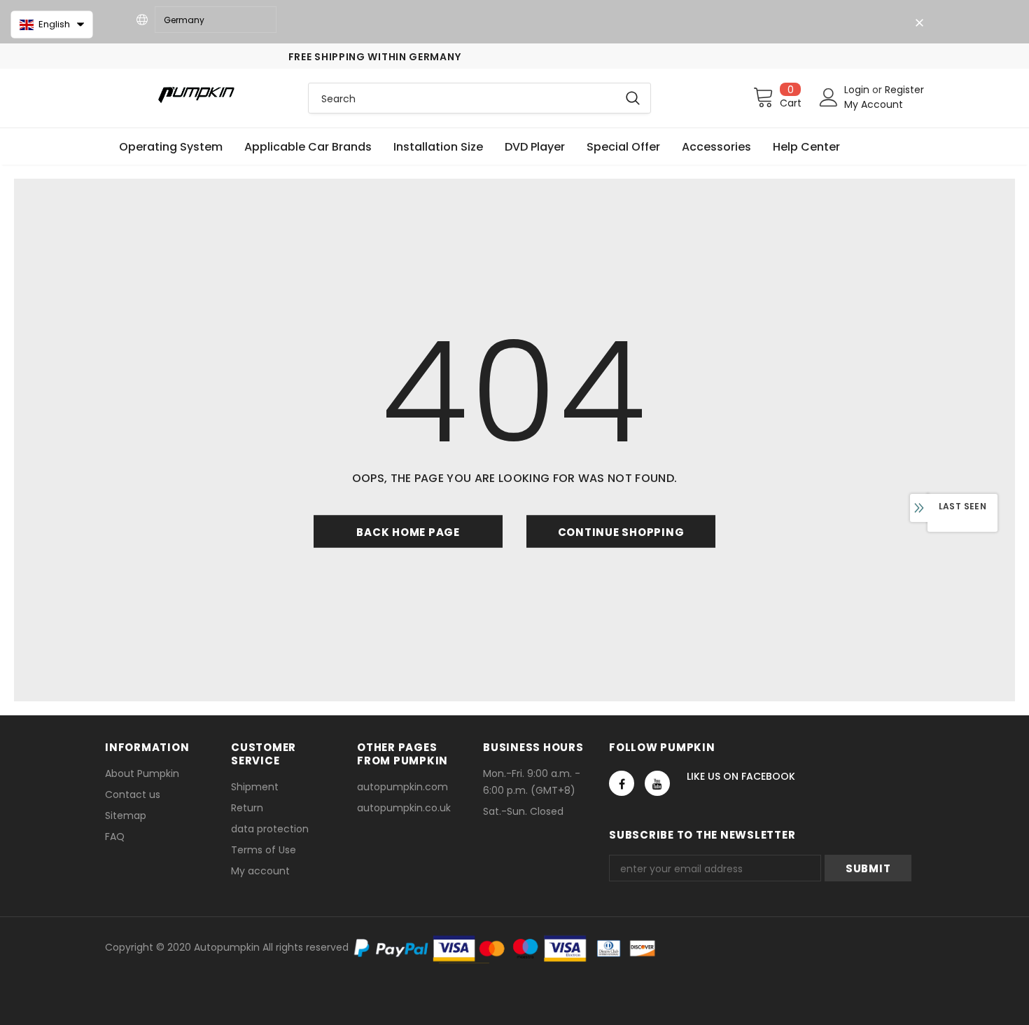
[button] (51, 24)
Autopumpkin (227, 947)
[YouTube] (657, 783)
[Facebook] (621, 783)
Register (904, 90)
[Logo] (196, 94)
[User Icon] (829, 97)
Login (858, 90)
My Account (873, 104)
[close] (919, 23)
